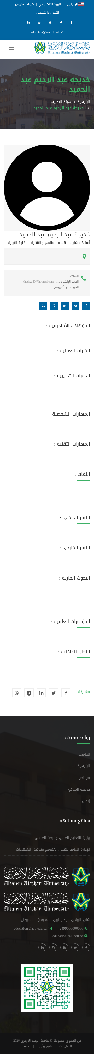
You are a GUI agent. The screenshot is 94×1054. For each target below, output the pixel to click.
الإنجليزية (72, 4)
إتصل (86, 801)
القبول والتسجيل (47, 12)
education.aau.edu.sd (67, 936)
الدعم (27, 1046)
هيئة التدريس (24, 4)
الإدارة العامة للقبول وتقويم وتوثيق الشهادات (53, 849)
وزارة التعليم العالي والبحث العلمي (62, 837)
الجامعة (84, 754)
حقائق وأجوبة (45, 1046)
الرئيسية (83, 102)
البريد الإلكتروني (50, 4)
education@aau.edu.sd (45, 32)
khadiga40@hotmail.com (38, 281)
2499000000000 (71, 928)
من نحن (84, 777)
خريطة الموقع (79, 789)
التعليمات (65, 1046)
